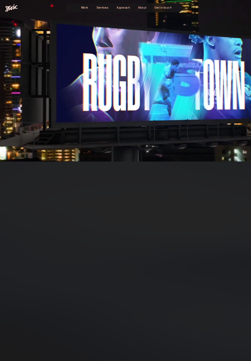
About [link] (142, 7)
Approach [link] (123, 7)
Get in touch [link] (162, 7)
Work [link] (84, 7)
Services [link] (102, 7)
